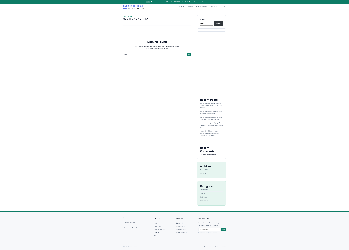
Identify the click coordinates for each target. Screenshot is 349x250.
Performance (204, 189)
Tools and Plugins (201, 6)
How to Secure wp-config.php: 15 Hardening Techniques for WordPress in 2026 (211, 125)
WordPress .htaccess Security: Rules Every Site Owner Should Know (211, 118)
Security (190, 6)
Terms (216, 246)
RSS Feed (157, 236)
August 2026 (204, 170)
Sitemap (224, 246)
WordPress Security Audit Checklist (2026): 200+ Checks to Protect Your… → (175, 2)
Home (156, 223)
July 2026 (203, 173)
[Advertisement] (211, 61)
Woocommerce (204, 201)
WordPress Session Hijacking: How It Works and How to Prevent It (211, 112)
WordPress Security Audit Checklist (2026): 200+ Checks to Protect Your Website (211, 105)
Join (223, 229)
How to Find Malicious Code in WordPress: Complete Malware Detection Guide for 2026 (209, 133)
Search (202, 19)
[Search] (220, 6)
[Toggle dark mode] (224, 6)
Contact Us (213, 6)
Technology (181, 6)
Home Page (157, 226)
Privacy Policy (208, 246)
